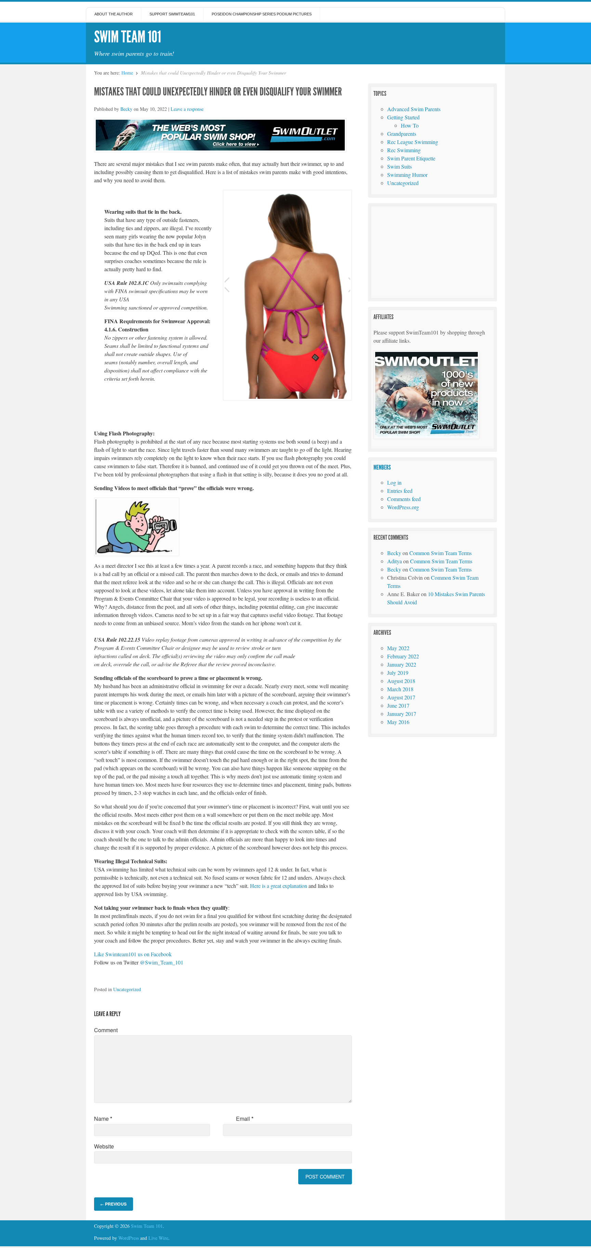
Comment (106, 1030)
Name (103, 1118)
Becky (126, 109)
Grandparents (401, 133)
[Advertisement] (424, 251)
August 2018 (401, 680)
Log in (394, 482)
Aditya (394, 561)
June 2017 (398, 705)
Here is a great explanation (278, 885)
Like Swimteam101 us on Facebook (133, 954)
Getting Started (403, 117)
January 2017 (401, 713)
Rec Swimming (404, 150)
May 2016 (398, 721)
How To (410, 125)
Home (127, 72)
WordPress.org (403, 507)
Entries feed (399, 490)
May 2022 (398, 648)
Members (382, 467)
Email (244, 1118)
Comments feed (404, 498)
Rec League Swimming (412, 141)
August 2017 (401, 697)
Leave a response (187, 109)
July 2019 (397, 672)
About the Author (113, 14)
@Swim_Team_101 (161, 962)
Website (104, 1146)
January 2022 (401, 664)
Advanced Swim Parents (414, 109)
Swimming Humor (407, 174)
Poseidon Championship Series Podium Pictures (262, 14)
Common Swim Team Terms (440, 552)
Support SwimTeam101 (172, 14)
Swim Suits (399, 166)
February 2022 (403, 656)
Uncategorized (127, 989)
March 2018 (400, 689)
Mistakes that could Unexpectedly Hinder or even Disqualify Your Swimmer (218, 91)
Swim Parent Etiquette (411, 158)
